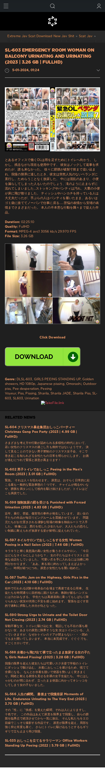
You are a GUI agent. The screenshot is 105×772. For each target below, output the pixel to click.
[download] (43, 356)
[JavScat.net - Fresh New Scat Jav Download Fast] (52, 21)
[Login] (99, 6)
